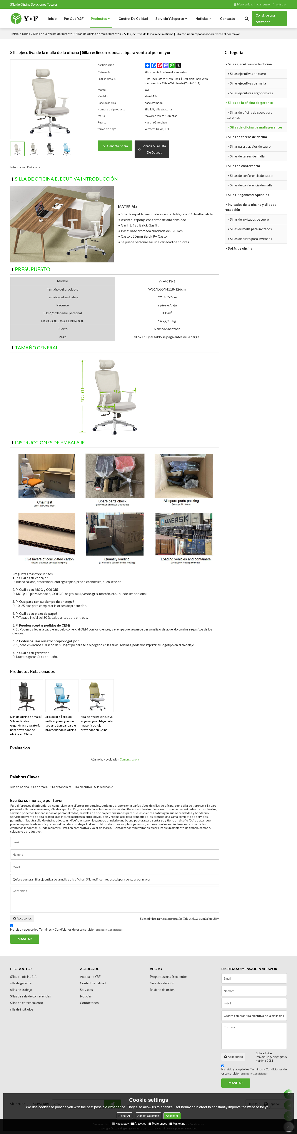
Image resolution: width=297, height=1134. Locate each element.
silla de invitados (21, 1009)
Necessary (122, 1123)
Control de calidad (133, 18)
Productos (99, 18)
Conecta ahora (117, 146)
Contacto (227, 18)
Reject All (124, 1115)
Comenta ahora (129, 759)
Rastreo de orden (162, 990)
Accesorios (24, 918)
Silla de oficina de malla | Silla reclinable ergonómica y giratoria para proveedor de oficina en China (26, 725)
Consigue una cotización (265, 18)
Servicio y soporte (169, 18)
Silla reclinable (103, 787)
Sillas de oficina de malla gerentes (98, 33)
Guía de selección (162, 983)
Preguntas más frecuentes (168, 977)
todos (26, 33)
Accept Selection (148, 1115)
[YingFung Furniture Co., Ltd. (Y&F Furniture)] (24, 18)
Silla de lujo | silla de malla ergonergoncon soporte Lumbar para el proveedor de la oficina (61, 723)
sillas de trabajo (21, 990)
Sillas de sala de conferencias (30, 996)
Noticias (201, 18)
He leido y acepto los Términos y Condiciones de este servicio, (66, 929)
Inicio (52, 18)
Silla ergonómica (61, 787)
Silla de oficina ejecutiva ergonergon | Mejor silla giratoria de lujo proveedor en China (97, 723)
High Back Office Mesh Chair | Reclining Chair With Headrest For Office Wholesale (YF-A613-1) (176, 81)
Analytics (140, 1123)
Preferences (159, 1123)
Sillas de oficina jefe (23, 977)
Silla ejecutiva (83, 787)
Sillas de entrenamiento (26, 1003)
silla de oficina (19, 787)
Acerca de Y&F (90, 977)
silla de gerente (21, 983)
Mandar (25, 939)
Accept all (172, 1115)
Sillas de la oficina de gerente (52, 33)
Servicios (86, 990)
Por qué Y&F (74, 18)
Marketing (179, 1123)
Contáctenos (89, 1003)
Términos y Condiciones (108, 929)
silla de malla (39, 787)
